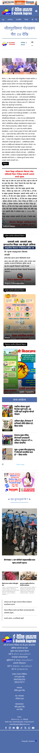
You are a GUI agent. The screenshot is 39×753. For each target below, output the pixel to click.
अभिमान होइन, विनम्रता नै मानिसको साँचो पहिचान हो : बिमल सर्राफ (24, 423)
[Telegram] (17, 728)
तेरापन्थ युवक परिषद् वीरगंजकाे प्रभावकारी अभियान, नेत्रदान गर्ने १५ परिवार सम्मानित (23, 439)
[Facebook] (5, 728)
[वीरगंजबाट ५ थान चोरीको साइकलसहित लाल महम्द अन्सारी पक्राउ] (19, 531)
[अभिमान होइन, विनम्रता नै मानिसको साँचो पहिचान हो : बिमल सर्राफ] (7, 425)
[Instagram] (9, 728)
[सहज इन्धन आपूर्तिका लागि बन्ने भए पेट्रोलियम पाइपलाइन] (28, 576)
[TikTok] (21, 728)
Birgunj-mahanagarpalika (14, 283)
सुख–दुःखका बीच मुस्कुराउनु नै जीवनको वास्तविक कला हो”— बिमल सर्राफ (24, 452)
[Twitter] (25, 728)
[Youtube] (33, 728)
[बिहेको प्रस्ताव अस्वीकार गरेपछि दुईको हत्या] (10, 576)
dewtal (7, 337)
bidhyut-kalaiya (9, 226)
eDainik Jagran (12, 43)
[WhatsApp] (29, 728)
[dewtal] (20, 317)
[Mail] (13, 728)
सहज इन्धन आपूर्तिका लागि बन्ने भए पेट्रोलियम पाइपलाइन (27, 584)
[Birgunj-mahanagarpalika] (20, 262)
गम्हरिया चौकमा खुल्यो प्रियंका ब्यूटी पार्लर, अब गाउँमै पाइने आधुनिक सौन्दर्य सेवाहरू (24, 410)
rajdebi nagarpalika (12, 392)
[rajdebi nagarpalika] (20, 371)
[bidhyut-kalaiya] (19, 198)
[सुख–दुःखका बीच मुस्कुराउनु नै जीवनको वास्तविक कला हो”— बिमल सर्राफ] (7, 454)
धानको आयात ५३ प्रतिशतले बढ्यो (14, 618)
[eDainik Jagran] (4, 43)
